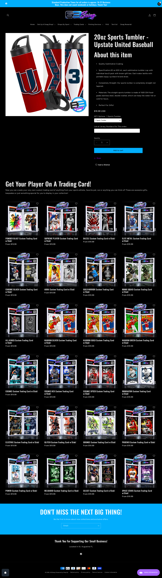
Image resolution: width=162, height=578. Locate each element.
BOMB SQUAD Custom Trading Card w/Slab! (137, 290)
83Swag (52, 572)
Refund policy (74, 572)
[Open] (5, 572)
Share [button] (99, 158)
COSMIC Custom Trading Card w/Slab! (22, 391)
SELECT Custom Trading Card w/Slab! (99, 491)
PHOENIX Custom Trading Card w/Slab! (138, 442)
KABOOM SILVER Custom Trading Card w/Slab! (60, 341)
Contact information (111, 572)
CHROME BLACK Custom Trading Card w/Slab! (22, 290)
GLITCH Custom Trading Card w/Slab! (60, 442)
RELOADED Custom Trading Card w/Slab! (61, 491)
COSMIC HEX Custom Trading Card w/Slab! (59, 392)
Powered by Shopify (62, 572)
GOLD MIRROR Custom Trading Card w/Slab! (98, 290)
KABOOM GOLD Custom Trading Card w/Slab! (98, 341)
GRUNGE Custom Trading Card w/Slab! (99, 442)
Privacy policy (85, 572)
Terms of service (97, 572)
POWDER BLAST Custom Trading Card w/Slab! (21, 239)
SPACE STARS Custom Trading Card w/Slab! (137, 492)
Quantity (97, 138)
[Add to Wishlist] (37, 203)
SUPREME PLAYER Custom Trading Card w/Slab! (61, 239)
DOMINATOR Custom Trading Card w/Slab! (136, 392)
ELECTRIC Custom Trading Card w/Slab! (22, 442)
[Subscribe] (98, 525)
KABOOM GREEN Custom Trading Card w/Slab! (138, 341)
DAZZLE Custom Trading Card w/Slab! (99, 238)
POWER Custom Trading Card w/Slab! (21, 491)
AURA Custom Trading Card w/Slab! (59, 289)
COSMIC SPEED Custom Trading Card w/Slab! (98, 392)
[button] (8, 15)
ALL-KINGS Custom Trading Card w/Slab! (19, 341)
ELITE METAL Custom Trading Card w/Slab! (136, 239)
